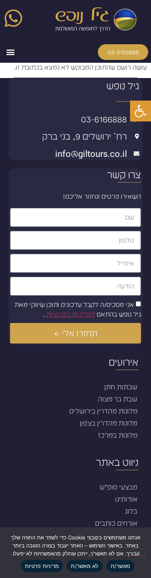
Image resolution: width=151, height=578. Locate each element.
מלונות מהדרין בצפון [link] (108, 423)
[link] (140, 111)
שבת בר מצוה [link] (117, 399)
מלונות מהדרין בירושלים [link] (103, 411)
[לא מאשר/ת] (138, 552)
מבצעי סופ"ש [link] (118, 487)
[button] (10, 52)
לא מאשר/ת (84, 566)
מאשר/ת (120, 566)
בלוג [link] (131, 511)
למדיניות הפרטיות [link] (70, 314)
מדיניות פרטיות (42, 566)
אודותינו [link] (126, 499)
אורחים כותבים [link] (116, 523)
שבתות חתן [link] (120, 387)
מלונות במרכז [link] (117, 435)
